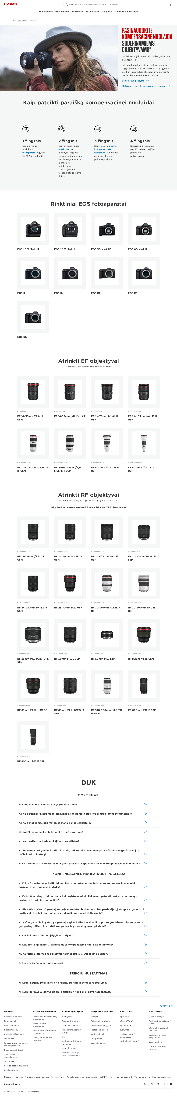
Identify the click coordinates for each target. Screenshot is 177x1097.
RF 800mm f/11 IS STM (31, 761)
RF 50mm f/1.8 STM (103, 659)
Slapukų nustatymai (161, 1077)
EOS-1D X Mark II (64, 249)
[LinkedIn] (158, 1084)
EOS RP (96, 293)
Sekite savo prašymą (133, 81)
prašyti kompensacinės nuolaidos (105, 149)
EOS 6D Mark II (137, 249)
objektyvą (63, 149)
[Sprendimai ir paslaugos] (139, 11)
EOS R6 (22, 337)
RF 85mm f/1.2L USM (141, 659)
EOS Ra (58, 293)
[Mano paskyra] (171, 5)
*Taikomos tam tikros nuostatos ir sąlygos (145, 86)
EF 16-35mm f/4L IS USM (69, 416)
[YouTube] (170, 1084)
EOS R (21, 293)
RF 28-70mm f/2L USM (68, 607)
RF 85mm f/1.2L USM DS (32, 710)
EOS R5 (132, 293)
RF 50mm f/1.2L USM (67, 659)
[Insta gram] (151, 1084)
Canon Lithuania (12, 1084)
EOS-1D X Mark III (28, 249)
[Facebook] (145, 1084)
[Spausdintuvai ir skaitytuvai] (113, 11)
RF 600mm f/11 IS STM (142, 710)
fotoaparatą (28, 153)
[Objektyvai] (84, 11)
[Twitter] (164, 1084)
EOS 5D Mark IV (101, 249)
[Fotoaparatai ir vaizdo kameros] (70, 11)
